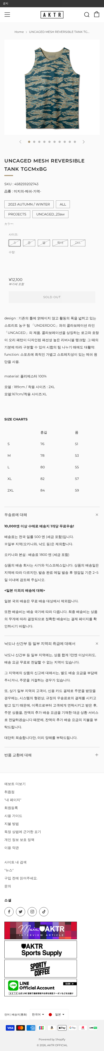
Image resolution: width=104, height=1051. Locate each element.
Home (19, 32)
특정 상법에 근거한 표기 (22, 832)
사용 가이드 (13, 816)
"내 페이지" (12, 800)
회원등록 (11, 808)
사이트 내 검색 (15, 862)
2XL (78, 242)
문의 (7, 886)
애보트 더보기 (15, 784)
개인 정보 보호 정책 (19, 840)
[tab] (29, 142)
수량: (12, 252)
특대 (60, 242)
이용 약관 (11, 847)
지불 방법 (11, 824)
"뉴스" (9, 870)
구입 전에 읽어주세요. (20, 878)
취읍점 (9, 792)
